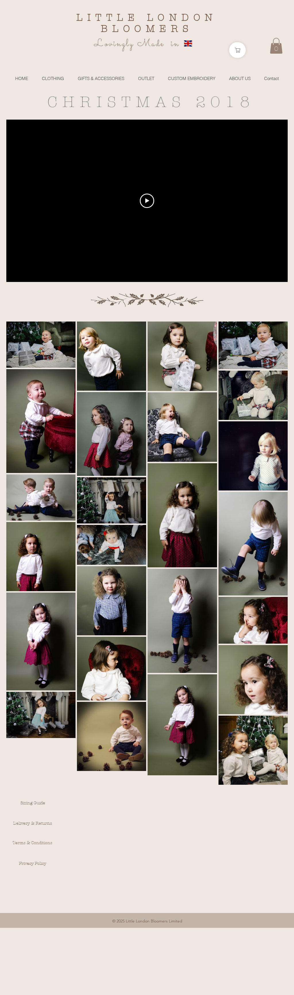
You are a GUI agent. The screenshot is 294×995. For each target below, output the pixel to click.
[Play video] (147, 201)
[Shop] (237, 50)
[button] (276, 46)
